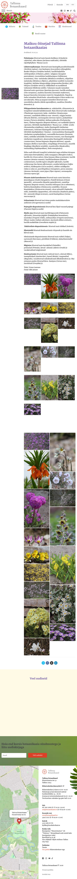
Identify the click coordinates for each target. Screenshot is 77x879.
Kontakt (60, 5)
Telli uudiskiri (37, 755)
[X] (43, 663)
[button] (18, 708)
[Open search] (74, 11)
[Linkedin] (55, 663)
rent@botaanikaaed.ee (50, 815)
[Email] (51, 663)
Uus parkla (45, 849)
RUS (73, 4)
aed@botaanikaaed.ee (49, 810)
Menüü (9, 11)
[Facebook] (47, 663)
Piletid (50, 5)
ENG (67, 4)
